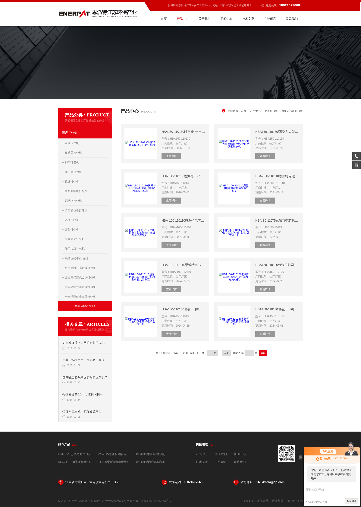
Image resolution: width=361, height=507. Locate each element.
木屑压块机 (72, 219)
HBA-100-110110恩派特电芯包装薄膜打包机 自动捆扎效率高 (183, 265)
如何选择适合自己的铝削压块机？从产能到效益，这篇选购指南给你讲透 (85, 342)
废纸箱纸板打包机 (76, 191)
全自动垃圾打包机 (76, 210)
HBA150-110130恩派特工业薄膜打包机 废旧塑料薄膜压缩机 (183, 176)
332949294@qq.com (270, 482)
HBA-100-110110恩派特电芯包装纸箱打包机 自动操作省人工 (183, 220)
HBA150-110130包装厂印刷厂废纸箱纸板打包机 (277, 309)
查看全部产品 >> (85, 306)
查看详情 (171, 156)
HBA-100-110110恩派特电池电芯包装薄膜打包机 (277, 176)
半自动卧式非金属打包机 (80, 287)
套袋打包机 (72, 229)
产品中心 (183, 18)
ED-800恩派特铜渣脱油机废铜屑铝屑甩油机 (114, 462)
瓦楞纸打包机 (73, 200)
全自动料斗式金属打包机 (80, 267)
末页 (226, 352)
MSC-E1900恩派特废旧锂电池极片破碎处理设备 (75, 462)
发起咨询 (351, 501)
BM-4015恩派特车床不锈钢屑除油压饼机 (152, 462)
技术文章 (248, 18)
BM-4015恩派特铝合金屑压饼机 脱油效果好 (114, 454)
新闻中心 (226, 18)
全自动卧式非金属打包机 (80, 296)
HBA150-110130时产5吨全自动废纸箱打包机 (183, 132)
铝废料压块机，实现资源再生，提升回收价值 (85, 411)
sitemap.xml (295, 500)
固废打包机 (69, 132)
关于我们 (205, 18)
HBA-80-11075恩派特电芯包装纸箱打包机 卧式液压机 (277, 220)
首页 (164, 18)
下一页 (212, 352)
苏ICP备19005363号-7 (156, 500)
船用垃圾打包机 (75, 248)
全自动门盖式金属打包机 (80, 277)
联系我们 (292, 18)
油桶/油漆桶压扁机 (76, 258)
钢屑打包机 (72, 162)
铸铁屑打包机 (73, 152)
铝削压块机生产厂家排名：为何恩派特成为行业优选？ (85, 360)
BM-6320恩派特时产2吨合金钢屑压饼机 (75, 454)
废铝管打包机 (73, 171)
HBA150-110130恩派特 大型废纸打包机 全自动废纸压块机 (277, 132)
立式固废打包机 (75, 239)
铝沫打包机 (72, 181)
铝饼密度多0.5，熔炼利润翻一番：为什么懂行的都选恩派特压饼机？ (85, 394)
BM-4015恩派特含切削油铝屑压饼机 (152, 454)
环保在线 (263, 500)
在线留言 (270, 18)
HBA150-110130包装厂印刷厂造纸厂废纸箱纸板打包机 (277, 265)
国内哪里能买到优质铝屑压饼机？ (85, 377)
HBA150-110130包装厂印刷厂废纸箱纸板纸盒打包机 (183, 309)
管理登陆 (278, 500)
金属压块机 (72, 143)
